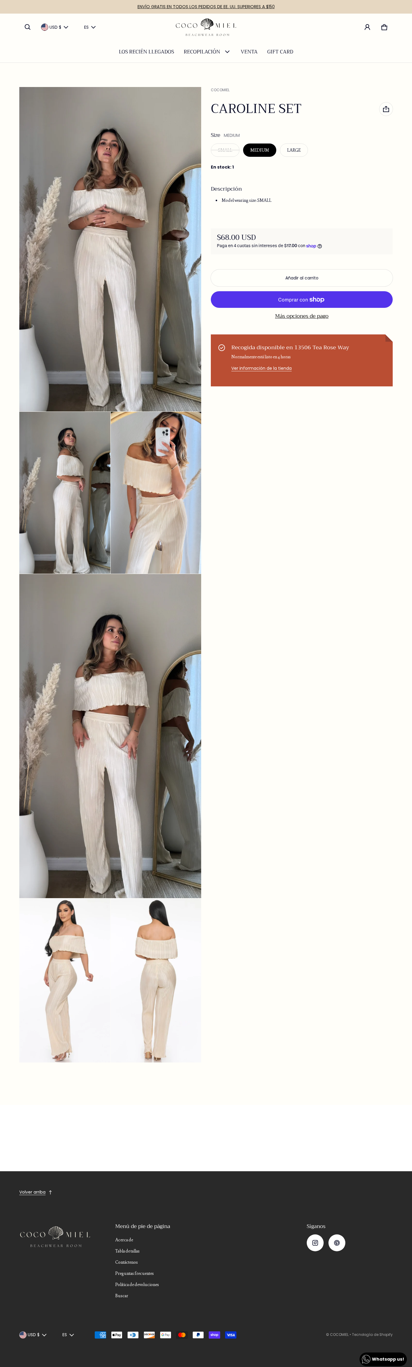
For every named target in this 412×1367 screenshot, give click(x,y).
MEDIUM (259, 150)
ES (86, 27)
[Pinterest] (336, 1242)
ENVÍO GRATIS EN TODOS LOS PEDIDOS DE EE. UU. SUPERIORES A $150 (206, 7)
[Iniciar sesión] (367, 27)
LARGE (294, 150)
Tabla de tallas (127, 1251)
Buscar (121, 1295)
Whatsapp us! (388, 1359)
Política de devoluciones (137, 1284)
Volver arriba (32, 1192)
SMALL (225, 150)
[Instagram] (315, 1242)
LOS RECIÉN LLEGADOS (146, 51)
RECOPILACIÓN (202, 51)
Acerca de (124, 1240)
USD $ (55, 27)
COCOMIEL (339, 1334)
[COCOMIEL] (206, 27)
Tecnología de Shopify (372, 1334)
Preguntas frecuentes (134, 1273)
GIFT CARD (280, 51)
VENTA (249, 51)
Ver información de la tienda (261, 368)
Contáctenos (126, 1262)
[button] (27, 27)
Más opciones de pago (301, 316)
